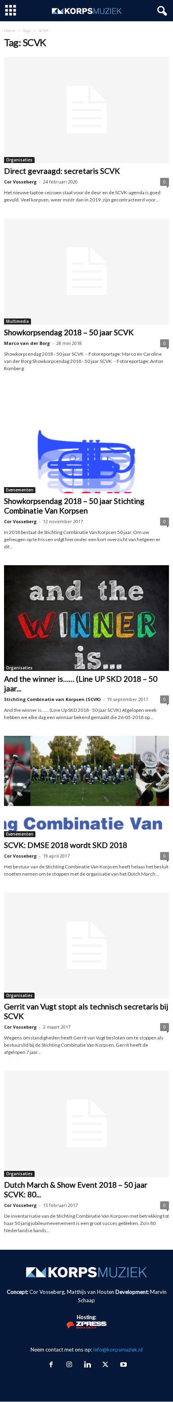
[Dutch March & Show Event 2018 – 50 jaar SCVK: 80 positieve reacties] (86, 1124)
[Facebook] (51, 1365)
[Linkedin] (87, 1365)
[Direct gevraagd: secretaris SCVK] (86, 110)
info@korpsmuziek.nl (117, 1349)
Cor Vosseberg (20, 182)
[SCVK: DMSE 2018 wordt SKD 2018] (86, 786)
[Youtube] (122, 1365)
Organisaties (19, 160)
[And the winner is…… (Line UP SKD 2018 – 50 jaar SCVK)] (86, 618)
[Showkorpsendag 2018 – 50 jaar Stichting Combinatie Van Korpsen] (86, 440)
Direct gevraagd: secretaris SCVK (62, 170)
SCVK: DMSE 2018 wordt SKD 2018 (65, 845)
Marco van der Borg (27, 343)
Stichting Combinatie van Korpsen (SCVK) (52, 699)
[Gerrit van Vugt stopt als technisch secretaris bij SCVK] (86, 945)
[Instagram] (69, 1365)
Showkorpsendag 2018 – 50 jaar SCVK (69, 332)
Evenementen (19, 490)
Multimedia (17, 321)
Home (9, 30)
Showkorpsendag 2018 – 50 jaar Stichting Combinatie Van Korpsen (74, 505)
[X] (105, 1365)
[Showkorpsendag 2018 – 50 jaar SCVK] (86, 271)
